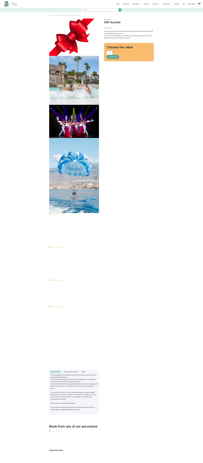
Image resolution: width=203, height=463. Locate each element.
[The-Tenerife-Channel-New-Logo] (6, 4)
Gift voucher (65, 15)
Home (51, 15)
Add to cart (113, 57)
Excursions (57, 15)
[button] (192, 4)
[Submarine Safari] (58, 439)
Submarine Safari (56, 450)
